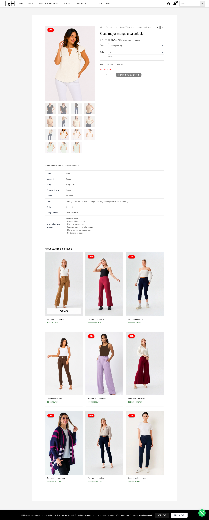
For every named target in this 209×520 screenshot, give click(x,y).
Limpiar (110, 57)
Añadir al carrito (128, 75)
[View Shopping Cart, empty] (174, 4)
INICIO (21, 4)
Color (102, 45)
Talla (102, 52)
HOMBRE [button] (67, 4)
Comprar (109, 27)
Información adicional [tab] (54, 165)
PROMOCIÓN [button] (81, 4)
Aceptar (162, 515)
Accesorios (98, 4)
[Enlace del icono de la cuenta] (168, 3)
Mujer (116, 27)
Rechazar (179, 515)
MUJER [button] (30, 4)
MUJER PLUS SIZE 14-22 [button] (48, 4)
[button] (202, 513)
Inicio (102, 27)
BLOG (108, 4)
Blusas (122, 27)
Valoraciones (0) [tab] (71, 165)
